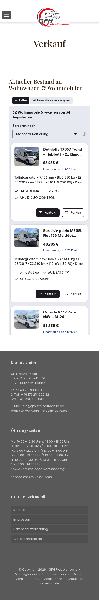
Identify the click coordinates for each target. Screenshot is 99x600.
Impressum (22, 519)
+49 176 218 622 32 (35, 394)
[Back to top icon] (89, 590)
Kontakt (19, 510)
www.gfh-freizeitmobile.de (46, 410)
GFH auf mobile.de (27, 538)
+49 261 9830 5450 (32, 390)
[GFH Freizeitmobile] (53, 15)
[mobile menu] (6, 15)
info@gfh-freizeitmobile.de (43, 406)
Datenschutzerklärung (30, 529)
